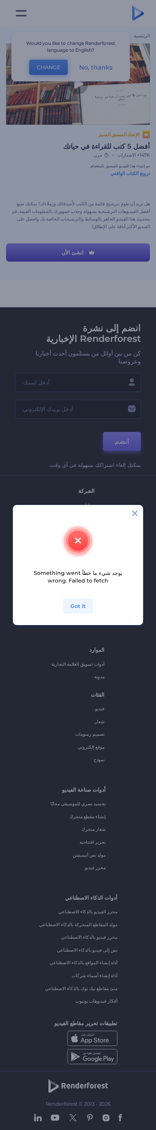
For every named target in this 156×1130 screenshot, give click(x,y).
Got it (78, 606)
